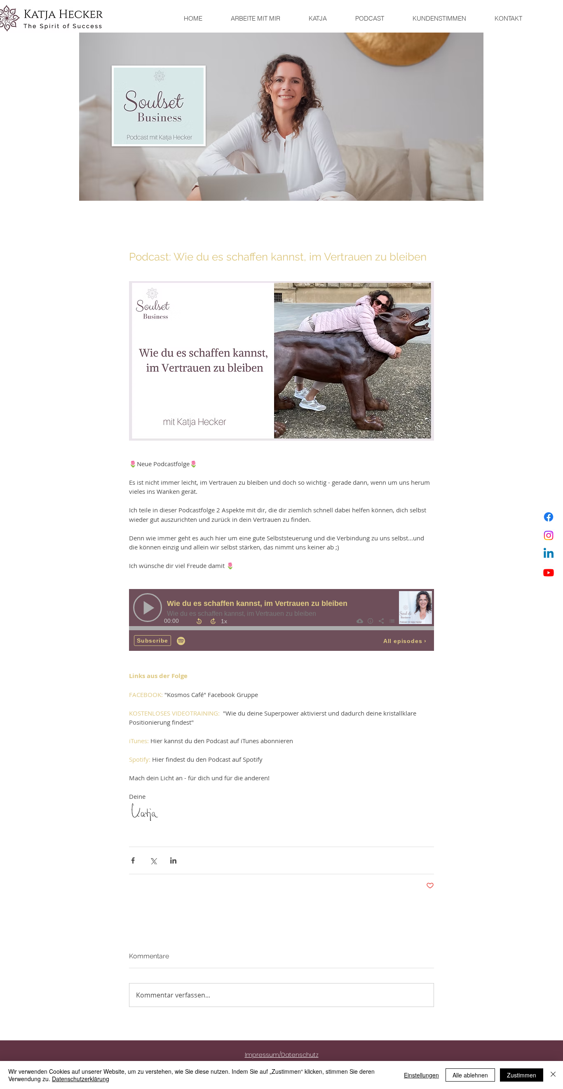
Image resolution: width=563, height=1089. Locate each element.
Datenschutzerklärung (80, 1079)
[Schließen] (553, 1075)
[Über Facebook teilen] (133, 860)
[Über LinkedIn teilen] (173, 860)
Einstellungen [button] (421, 1075)
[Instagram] (548, 535)
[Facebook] (548, 517)
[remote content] (281, 620)
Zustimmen (521, 1075)
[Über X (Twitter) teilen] (153, 860)
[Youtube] (548, 572)
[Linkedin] (548, 554)
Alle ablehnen (470, 1075)
